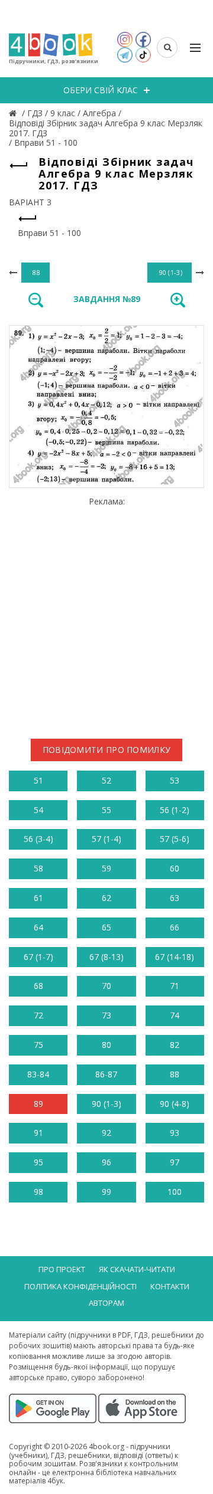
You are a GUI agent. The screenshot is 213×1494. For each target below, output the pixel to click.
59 (106, 868)
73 (106, 1015)
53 (174, 780)
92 (106, 1132)
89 (38, 1103)
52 (106, 780)
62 (106, 897)
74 (174, 1015)
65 (106, 927)
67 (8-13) (106, 956)
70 (106, 985)
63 (174, 897)
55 (106, 809)
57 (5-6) (174, 838)
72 (38, 1015)
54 (38, 809)
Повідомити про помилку (107, 749)
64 (38, 927)
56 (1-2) (174, 809)
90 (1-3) (106, 1103)
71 (174, 985)
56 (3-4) (38, 838)
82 (174, 1044)
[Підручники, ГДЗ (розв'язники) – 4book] (14, 113)
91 (38, 1132)
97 (174, 1162)
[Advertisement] (106, 613)
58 (38, 868)
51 (38, 780)
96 (106, 1162)
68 (38, 985)
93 (174, 1132)
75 (38, 1044)
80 (106, 1044)
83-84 (38, 1074)
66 (174, 927)
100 (174, 1191)
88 (174, 1074)
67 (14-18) (174, 956)
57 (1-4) (106, 838)
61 (38, 897)
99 (106, 1191)
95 (38, 1162)
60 (174, 868)
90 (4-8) (174, 1103)
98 (38, 1191)
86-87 (106, 1074)
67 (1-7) (38, 956)
